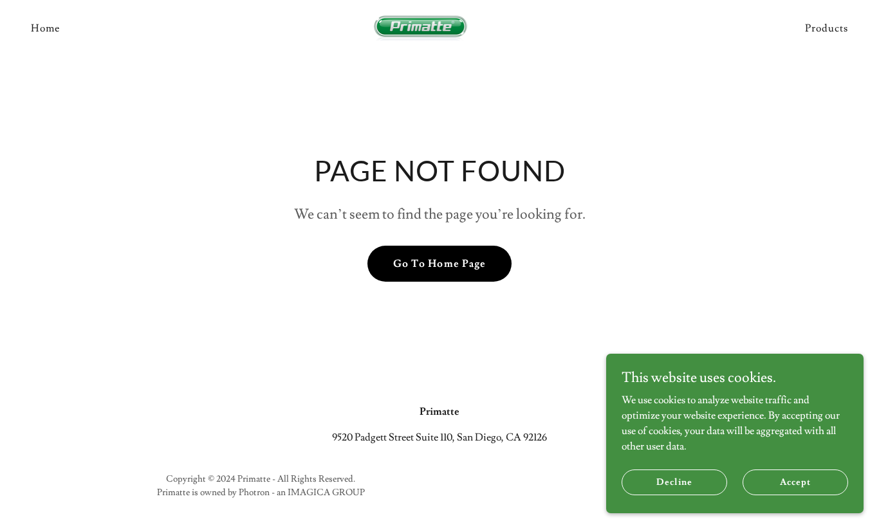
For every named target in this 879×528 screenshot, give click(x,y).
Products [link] (826, 28)
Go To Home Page (439, 263)
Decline (674, 481)
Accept (795, 481)
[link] (440, 25)
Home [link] (45, 28)
